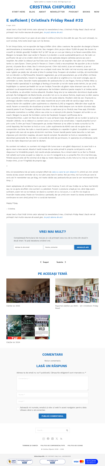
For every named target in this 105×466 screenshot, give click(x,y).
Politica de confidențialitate (53, 445)
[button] (48, 11)
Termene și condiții (30, 445)
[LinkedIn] (52, 438)
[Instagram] (43, 438)
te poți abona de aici (53, 32)
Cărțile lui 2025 (13, 306)
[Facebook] (48, 438)
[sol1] (19, 461)
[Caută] (67, 430)
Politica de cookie (75, 445)
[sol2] (52, 461)
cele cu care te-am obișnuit (64, 172)
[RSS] (61, 438)
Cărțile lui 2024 (13, 342)
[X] (57, 438)
